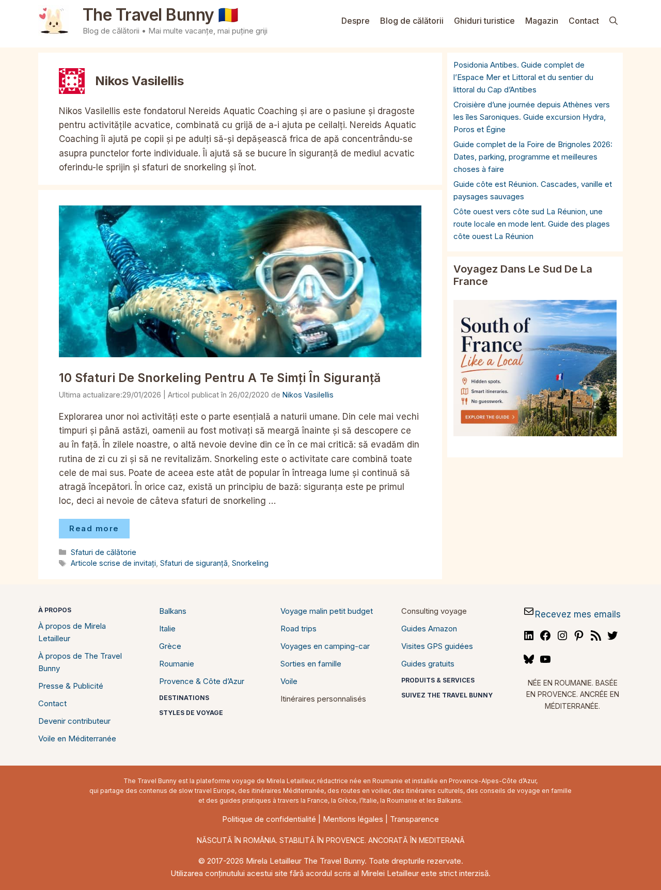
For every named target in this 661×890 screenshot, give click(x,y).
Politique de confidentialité (269, 819)
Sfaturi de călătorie (103, 552)
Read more (94, 528)
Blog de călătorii (412, 20)
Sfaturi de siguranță (194, 563)
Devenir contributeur (74, 721)
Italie (167, 628)
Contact (584, 20)
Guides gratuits (427, 664)
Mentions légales (353, 819)
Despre (355, 20)
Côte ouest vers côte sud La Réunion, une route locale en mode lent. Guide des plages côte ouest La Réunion (531, 223)
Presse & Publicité (70, 686)
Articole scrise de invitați (113, 563)
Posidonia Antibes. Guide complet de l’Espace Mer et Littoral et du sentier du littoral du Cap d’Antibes (523, 77)
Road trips (298, 628)
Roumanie (176, 664)
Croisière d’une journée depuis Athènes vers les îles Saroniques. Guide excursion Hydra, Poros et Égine (531, 117)
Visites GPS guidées (437, 646)
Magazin (541, 20)
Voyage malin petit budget (326, 611)
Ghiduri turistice (484, 20)
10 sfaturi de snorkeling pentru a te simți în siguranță (220, 378)
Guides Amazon (429, 628)
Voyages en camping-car (325, 646)
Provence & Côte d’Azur (201, 681)
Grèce (170, 646)
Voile (288, 681)
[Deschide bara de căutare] (613, 20)
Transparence (414, 819)
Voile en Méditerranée (77, 738)
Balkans (172, 611)
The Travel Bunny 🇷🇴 (161, 15)
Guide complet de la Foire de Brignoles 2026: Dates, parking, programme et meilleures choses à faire (532, 156)
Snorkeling (250, 563)
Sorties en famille (310, 664)
